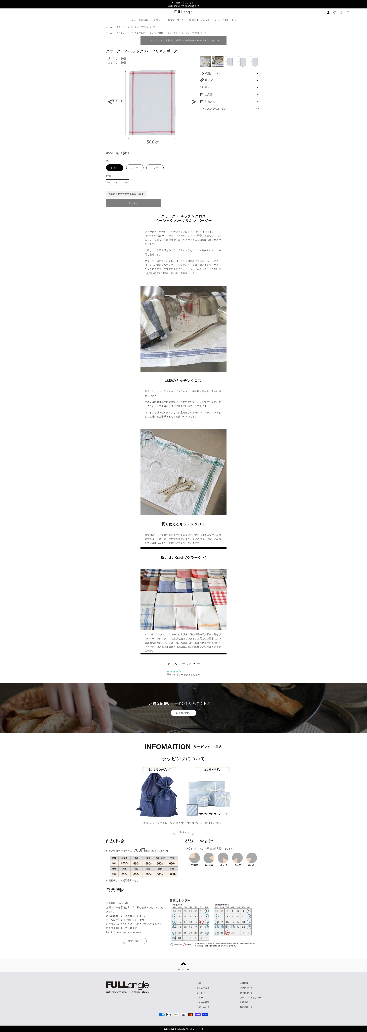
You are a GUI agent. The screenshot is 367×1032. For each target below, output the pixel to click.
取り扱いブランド (177, 20)
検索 (199, 983)
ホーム (109, 27)
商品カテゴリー (204, 988)
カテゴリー (157, 20)
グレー (155, 167)
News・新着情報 (139, 20)
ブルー (134, 167)
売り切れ (133, 203)
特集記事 (194, 20)
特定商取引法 (246, 1007)
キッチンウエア (138, 33)
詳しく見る (184, 831)
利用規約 (244, 1002)
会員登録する (183, 712)
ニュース (201, 997)
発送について (246, 988)
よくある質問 (203, 1002)
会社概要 (244, 983)
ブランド (201, 993)
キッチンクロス (157, 33)
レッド (114, 167)
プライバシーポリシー (250, 997)
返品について (246, 993)
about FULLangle (210, 20)
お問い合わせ (229, 20)
